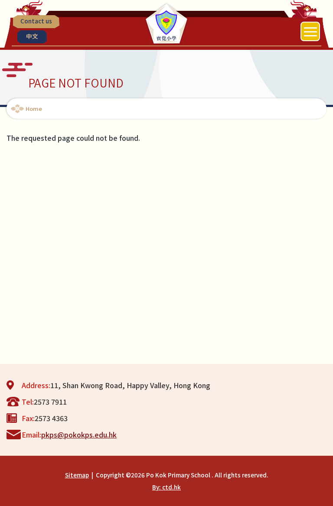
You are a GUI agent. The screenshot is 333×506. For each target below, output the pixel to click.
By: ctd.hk (166, 487)
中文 (32, 36)
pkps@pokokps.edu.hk (79, 434)
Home (34, 108)
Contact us (36, 20)
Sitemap (77, 474)
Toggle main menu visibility (310, 31)
